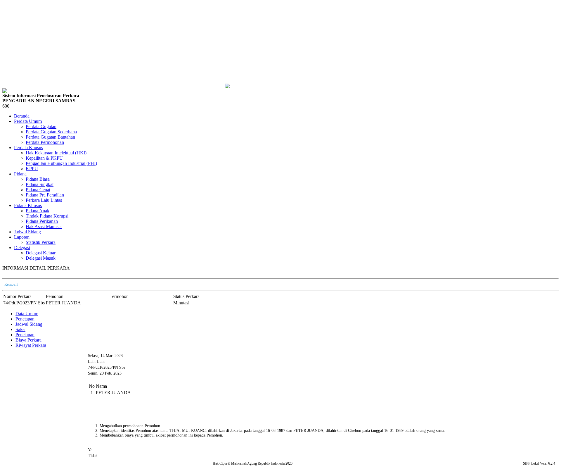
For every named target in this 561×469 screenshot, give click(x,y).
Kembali (11, 284)
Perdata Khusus (28, 147)
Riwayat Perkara (30, 345)
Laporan (22, 237)
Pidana (20, 173)
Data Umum (26, 313)
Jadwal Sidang (28, 324)
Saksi (20, 329)
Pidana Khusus (28, 205)
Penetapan (24, 318)
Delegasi (22, 247)
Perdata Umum (28, 121)
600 (5, 106)
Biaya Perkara (28, 339)
